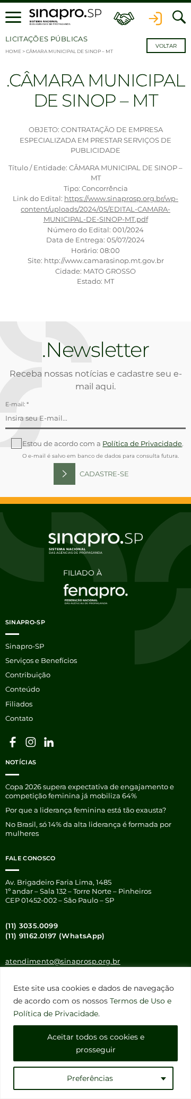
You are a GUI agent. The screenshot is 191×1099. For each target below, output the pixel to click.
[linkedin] (48, 741)
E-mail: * (17, 404)
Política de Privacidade (142, 443)
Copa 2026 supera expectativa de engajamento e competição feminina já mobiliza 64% (89, 791)
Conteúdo (22, 689)
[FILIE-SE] (124, 17)
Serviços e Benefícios (41, 660)
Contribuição (27, 674)
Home (13, 51)
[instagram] (30, 741)
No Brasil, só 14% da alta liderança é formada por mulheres (88, 829)
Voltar (166, 46)
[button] (13, 17)
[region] (95, 1033)
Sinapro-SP (24, 646)
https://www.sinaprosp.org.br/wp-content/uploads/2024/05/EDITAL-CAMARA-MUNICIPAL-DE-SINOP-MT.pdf (99, 208)
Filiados (18, 704)
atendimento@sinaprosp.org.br (62, 961)
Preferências (90, 1078)
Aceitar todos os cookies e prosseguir (95, 1043)
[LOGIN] (155, 17)
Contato (19, 718)
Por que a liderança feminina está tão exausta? (85, 810)
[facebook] (12, 741)
